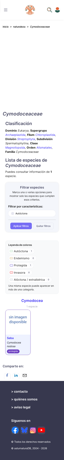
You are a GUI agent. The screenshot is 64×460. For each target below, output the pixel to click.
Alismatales (44, 147)
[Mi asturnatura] (57, 10)
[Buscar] (5, 9)
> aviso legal (20, 407)
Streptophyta (26, 139)
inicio (6, 26)
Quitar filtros (43, 225)
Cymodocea (32, 300)
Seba (10, 338)
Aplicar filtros (21, 225)
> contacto (19, 391)
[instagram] (33, 430)
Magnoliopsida (15, 147)
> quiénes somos (24, 399)
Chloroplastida (45, 135)
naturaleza (19, 26)
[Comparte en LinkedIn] (16, 376)
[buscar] (50, 10)
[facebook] (15, 430)
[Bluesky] (24, 430)
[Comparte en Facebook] (7, 376)
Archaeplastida (15, 135)
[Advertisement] (32, 73)
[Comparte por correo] (25, 376)
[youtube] (41, 430)
